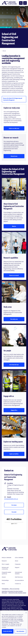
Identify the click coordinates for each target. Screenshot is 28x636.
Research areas (14, 156)
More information (20, 631)
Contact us (18, 583)
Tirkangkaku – (10, 588)
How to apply (5, 564)
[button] (26, 613)
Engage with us (14, 410)
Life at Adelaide (19, 557)
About (16, 560)
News (3, 583)
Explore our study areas (14, 128)
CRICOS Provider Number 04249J (17, 592)
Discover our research (14, 275)
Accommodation (19, 580)
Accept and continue (7, 631)
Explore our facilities (14, 454)
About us (14, 226)
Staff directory (19, 577)
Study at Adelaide (6, 557)
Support (17, 567)
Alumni (4, 577)
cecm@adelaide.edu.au (11, 499)
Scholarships (5, 580)
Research (4, 560)
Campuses (17, 564)
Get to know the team (14, 364)
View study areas (14, 319)
